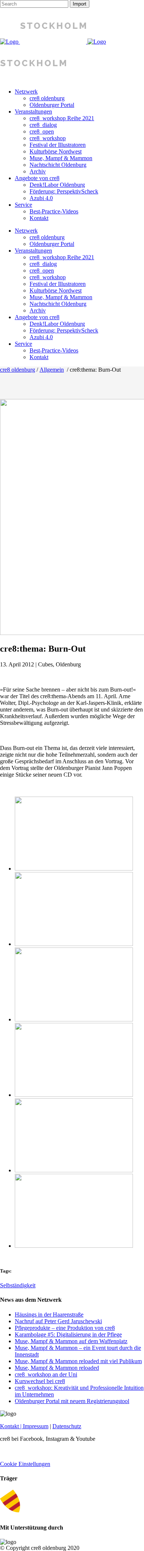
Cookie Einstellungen (25, 1464)
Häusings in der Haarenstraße (49, 1314)
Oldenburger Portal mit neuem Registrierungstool (72, 1401)
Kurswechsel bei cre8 (40, 1381)
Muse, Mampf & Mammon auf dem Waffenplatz (71, 1341)
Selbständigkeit (17, 1285)
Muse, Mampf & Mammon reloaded (57, 1368)
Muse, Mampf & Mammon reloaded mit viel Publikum (78, 1361)
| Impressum (33, 1426)
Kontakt (9, 1426)
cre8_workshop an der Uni (46, 1374)
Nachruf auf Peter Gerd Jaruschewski (58, 1321)
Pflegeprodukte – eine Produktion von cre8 (65, 1328)
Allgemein (52, 369)
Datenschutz (66, 1426)
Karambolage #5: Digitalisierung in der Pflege (68, 1334)
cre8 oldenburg (17, 369)
